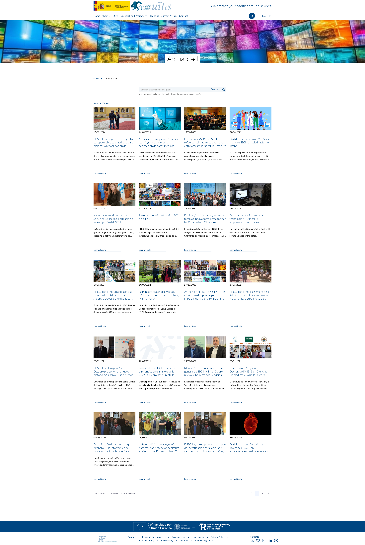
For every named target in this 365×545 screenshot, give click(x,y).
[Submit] (223, 89)
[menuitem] (97, 16)
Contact (183, 15)
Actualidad (182, 58)
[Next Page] (268, 493)
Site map (184, 540)
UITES (96, 78)
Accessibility (166, 540)
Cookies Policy (146, 540)
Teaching (154, 15)
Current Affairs (169, 15)
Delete (214, 89)
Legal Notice (198, 537)
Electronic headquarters (154, 537)
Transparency (178, 537)
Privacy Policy (218, 537)
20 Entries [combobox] (100, 493)
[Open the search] (252, 16)
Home (97, 15)
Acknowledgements (204, 540)
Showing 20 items (101, 103)
